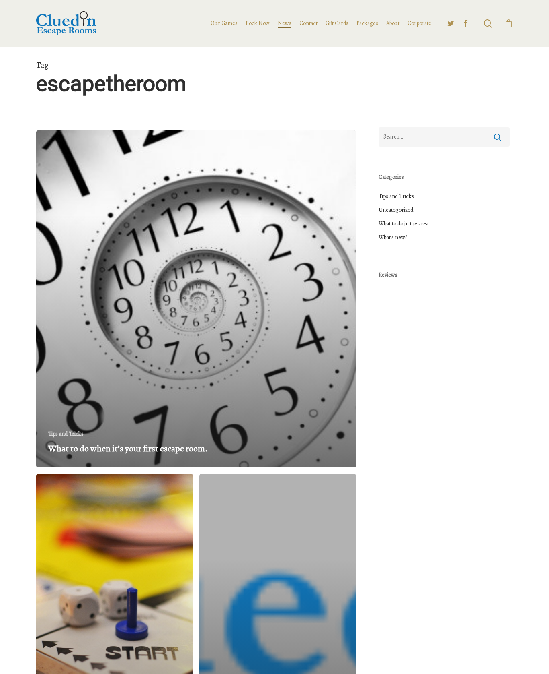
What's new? (393, 237)
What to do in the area (403, 223)
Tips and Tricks (66, 434)
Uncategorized (396, 210)
